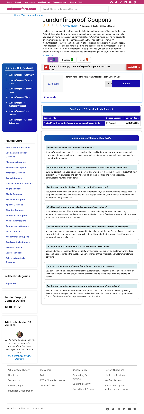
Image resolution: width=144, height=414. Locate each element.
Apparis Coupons (14, 204)
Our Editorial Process (83, 389)
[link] (6, 307)
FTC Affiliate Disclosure (52, 380)
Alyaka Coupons (14, 194)
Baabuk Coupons (14, 253)
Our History (30, 2)
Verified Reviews (113, 380)
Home (9, 2)
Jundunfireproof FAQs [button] (19, 97)
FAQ (42, 375)
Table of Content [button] (19, 68)
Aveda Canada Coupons (17, 237)
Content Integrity (81, 383)
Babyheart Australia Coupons (15, 260)
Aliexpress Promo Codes (18, 147)
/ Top (23, 15)
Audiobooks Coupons (16, 215)
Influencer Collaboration (20, 390)
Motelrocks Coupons (16, 167)
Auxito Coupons (14, 231)
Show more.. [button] (48, 55)
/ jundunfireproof (34, 15)
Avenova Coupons (15, 247)
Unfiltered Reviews (115, 375)
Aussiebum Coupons (16, 220)
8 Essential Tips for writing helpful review (116, 387)
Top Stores (11, 283)
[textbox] (74, 9)
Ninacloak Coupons (15, 172)
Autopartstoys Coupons (17, 226)
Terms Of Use (47, 385)
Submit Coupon (16, 385)
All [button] (52, 60)
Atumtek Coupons (14, 210)
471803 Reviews (71, 26)
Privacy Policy (39, 408)
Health (73, 2)
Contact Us (14, 380)
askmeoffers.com (21, 9)
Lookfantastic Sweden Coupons (16, 155)
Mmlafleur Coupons (15, 199)
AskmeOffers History (19, 369)
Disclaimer (45, 369)
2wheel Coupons (14, 178)
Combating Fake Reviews (81, 377)
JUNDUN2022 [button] (119, 83)
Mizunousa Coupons (16, 162)
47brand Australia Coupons (19, 183)
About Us (18, 2)
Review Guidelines (114, 369)
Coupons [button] (67, 60)
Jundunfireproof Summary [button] (21, 75)
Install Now (134, 67)
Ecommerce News (60, 2)
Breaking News (44, 2)
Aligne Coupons (14, 188)
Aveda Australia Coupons (18, 242)
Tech (80, 2)
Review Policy (79, 369)
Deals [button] (83, 60)
